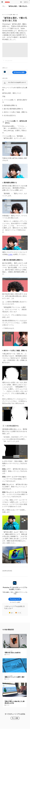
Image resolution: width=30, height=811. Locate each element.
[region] (14, 645)
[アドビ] (7, 2)
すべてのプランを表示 (15, 602)
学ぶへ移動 (15, 718)
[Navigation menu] (2, 2)
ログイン (26, 2)
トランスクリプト (8, 60)
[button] (21, 2)
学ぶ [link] (3, 6)
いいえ (19, 612)
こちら (10, 254)
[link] (4, 6)
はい (12, 612)
